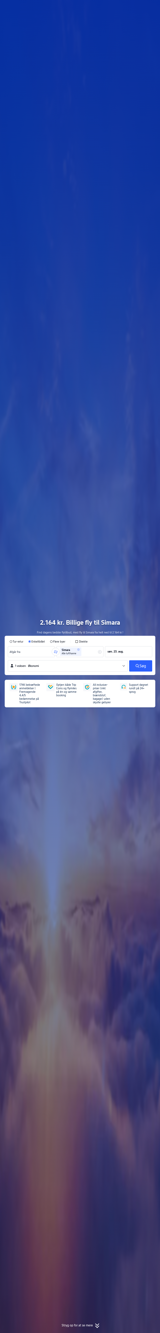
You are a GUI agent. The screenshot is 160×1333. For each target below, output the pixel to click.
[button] (126, 6)
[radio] (16, 641)
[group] (31, 651)
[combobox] (15, 651)
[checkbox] (81, 641)
